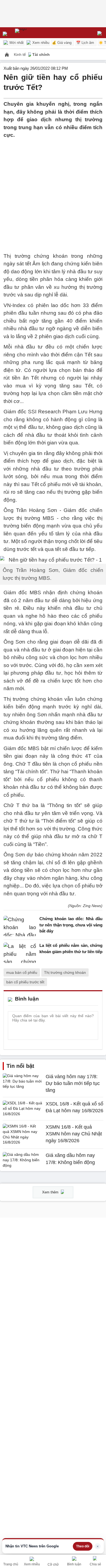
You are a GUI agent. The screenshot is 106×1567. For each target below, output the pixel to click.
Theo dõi (82, 1546)
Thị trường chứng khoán (65, 972)
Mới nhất (16, 43)
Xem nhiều (40, 43)
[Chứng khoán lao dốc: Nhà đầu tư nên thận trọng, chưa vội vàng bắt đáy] (20, 926)
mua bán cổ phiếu (21, 972)
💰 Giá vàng (61, 43)
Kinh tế (20, 54)
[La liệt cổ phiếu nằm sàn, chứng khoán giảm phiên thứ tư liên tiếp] (20, 952)
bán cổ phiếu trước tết (25, 982)
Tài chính (41, 54)
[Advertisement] (53, 192)
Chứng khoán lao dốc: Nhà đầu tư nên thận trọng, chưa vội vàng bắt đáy (70, 924)
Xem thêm (51, 1192)
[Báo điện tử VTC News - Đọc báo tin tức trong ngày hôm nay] (33, 32)
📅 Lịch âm (85, 43)
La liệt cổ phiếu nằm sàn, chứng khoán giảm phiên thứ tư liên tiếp (70, 948)
